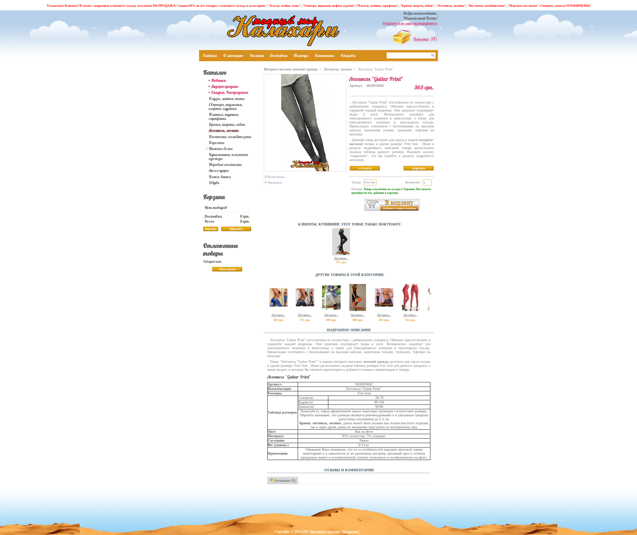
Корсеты (216, 142)
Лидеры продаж (224, 86)
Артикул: (356, 86)
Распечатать (276, 177)
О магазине (233, 55)
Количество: (413, 182)
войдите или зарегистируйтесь (410, 23)
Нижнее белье (221, 148)
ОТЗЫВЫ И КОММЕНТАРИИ (349, 470)
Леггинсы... (341, 258)
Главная (210, 55)
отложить (365, 168)
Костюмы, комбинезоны (230, 136)
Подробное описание (349, 330)
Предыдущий (265, 293)
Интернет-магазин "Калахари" (335, 532)
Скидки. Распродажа (229, 92)
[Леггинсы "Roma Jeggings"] (305, 310)
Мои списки (227, 269)
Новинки (218, 80)
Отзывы (348, 55)
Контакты (324, 55)
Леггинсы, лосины (224, 130)
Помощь (301, 55)
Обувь (214, 182)
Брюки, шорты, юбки (227, 124)
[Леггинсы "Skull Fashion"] (341, 254)
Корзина (214, 197)
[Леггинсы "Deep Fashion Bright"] (410, 310)
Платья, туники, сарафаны (224, 116)
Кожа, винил (220, 176)
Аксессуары (219, 170)
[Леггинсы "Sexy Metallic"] (331, 310)
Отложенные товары (220, 249)
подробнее (418, 168)
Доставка (278, 55)
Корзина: (421, 39)
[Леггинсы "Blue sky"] (278, 310)
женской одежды (376, 362)
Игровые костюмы (225, 164)
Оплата (257, 55)
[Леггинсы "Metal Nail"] (384, 310)
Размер (356, 182)
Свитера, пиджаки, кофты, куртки (226, 106)
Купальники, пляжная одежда (228, 156)
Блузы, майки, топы (227, 98)
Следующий (430, 293)
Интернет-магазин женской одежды (291, 69)
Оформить (236, 229)
